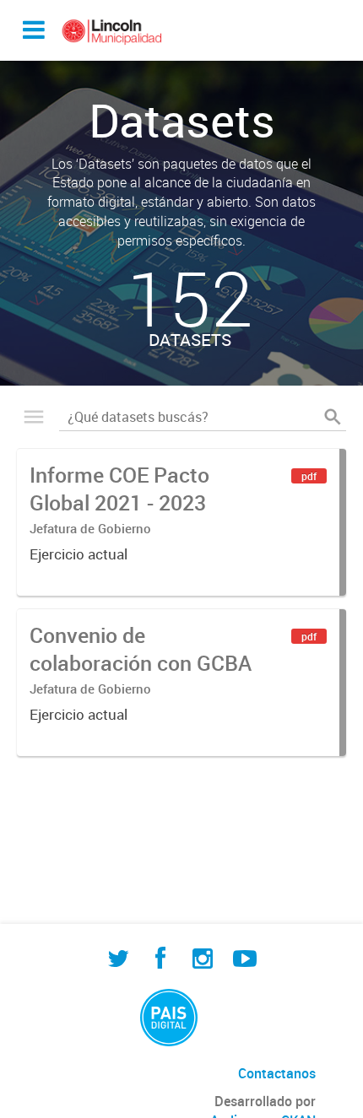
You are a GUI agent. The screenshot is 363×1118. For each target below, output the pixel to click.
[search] (332, 416)
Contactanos (277, 1073)
